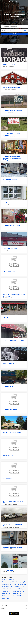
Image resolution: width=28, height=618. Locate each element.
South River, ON (7, 586)
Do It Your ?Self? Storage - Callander (12, 134)
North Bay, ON (21, 589)
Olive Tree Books (9, 271)
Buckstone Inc (8, 455)
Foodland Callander (10, 248)
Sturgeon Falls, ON (20, 584)
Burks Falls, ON (16, 596)
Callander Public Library (11, 225)
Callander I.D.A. (8, 386)
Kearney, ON (6, 593)
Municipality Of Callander (12, 432)
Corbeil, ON (5, 596)
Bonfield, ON (6, 598)
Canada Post (7, 478)
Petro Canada (8, 570)
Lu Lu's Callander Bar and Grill (13, 340)
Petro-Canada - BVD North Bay (12, 525)
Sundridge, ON (6, 584)
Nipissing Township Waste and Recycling (14, 295)
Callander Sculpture (10, 409)
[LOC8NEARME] (14, 1)
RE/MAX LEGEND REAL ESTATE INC (13, 502)
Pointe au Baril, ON (8, 589)
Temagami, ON (21, 582)
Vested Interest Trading (11, 87)
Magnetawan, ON (18, 591)
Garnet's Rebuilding (10, 179)
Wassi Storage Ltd (9, 65)
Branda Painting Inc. (10, 363)
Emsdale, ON (17, 593)
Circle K (5, 317)
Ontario (14, 22)
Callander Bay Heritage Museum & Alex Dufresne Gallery (12, 158)
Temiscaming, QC (8, 582)
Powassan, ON (19, 586)
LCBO (5, 202)
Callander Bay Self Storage (12, 110)
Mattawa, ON (6, 591)
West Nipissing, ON (8, 579)
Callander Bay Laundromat (12, 547)
